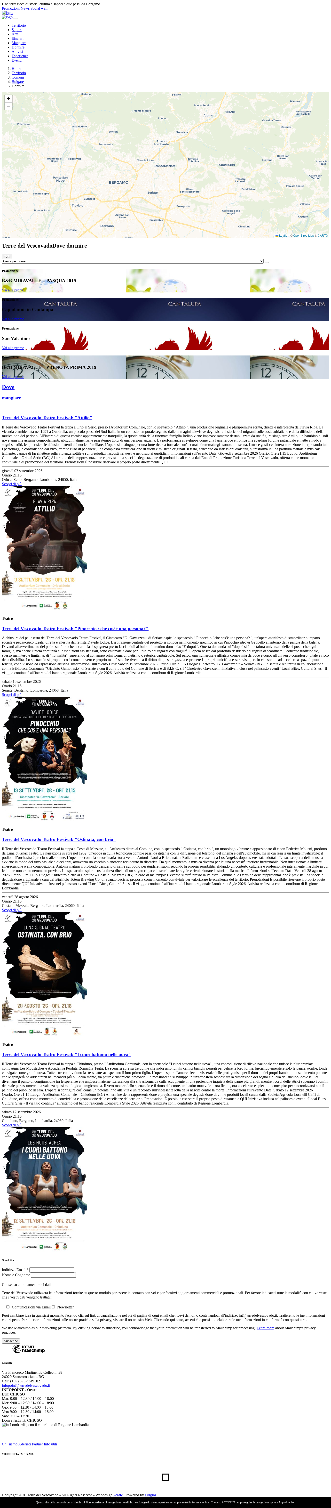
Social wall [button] (39, 8)
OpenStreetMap (303, 235)
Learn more (265, 1328)
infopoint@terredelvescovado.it (26, 1385)
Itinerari (18, 38)
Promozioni (11, 8)
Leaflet (283, 235)
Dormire (18, 47)
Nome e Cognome (16, 1275)
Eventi (17, 60)
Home (16, 68)
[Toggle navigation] (15, 18)
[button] (8, 99)
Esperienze (20, 56)
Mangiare (19, 43)
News (25, 8)
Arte (15, 34)
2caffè (118, 1495)
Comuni (18, 77)
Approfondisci (286, 1502)
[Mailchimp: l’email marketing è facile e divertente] (28, 1353)
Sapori (17, 30)
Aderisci (24, 1444)
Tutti (7, 256)
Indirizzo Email (15, 1270)
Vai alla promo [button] (13, 290)
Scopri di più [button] (12, 484)
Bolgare (18, 82)
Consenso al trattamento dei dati (26, 1284)
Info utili (50, 1444)
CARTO (323, 235)
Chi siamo (9, 1444)
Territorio (19, 25)
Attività (17, 51)
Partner (37, 1444)
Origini (150, 1495)
